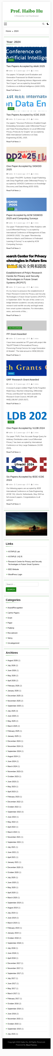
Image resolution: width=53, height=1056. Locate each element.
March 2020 (12, 898)
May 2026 (12, 676)
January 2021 (13, 862)
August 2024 (13, 756)
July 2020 (11, 877)
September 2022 (14, 812)
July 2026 (11, 665)
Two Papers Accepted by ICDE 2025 (25, 114)
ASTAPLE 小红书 (15, 556)
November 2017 (14, 968)
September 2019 (14, 903)
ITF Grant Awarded (16, 334)
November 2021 (14, 837)
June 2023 (12, 782)
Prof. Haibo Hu (26, 11)
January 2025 (13, 736)
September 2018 (14, 943)
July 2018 (11, 948)
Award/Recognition (15, 608)
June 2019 (12, 918)
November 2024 (14, 746)
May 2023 (12, 787)
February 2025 (13, 731)
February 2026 (13, 686)
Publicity (12, 267)
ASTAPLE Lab (14, 551)
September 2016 (14, 1009)
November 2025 (14, 701)
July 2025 (11, 711)
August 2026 (13, 660)
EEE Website (13, 569)
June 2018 (12, 953)
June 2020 (12, 882)
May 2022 (12, 822)
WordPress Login (15, 574)
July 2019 (11, 913)
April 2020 (12, 893)
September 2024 (14, 751)
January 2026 (13, 691)
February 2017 (13, 999)
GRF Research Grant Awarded (22, 379)
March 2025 (12, 726)
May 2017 (12, 988)
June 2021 (12, 852)
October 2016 (13, 1004)
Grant (11, 373)
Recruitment (12, 633)
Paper (11, 60)
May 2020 (12, 887)
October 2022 (13, 807)
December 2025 (14, 696)
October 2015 (13, 1024)
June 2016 (12, 1014)
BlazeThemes (31, 1045)
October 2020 (13, 872)
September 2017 (14, 973)
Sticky (10, 638)
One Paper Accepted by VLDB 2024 (25, 428)
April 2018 (12, 958)
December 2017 (14, 963)
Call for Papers (13, 613)
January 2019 (13, 933)
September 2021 (14, 842)
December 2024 (14, 741)
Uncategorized (15, 328)
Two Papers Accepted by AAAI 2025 (25, 66)
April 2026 (12, 681)
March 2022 (12, 832)
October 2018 (13, 938)
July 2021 (11, 847)
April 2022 (12, 827)
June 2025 (12, 716)
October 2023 (13, 776)
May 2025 (12, 721)
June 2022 (12, 817)
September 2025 (14, 706)
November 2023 (14, 771)
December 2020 (14, 867)
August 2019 (13, 908)
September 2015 (14, 1029)
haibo (11, 71)
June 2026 (12, 670)
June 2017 (12, 983)
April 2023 (12, 792)
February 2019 (13, 928)
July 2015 (11, 1034)
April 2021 (12, 857)
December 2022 (14, 802)
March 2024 (12, 766)
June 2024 (12, 761)
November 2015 (14, 1019)
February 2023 (13, 797)
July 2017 (11, 978)
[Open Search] (43, 24)
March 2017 (12, 993)
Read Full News (12, 90)
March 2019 (12, 923)
